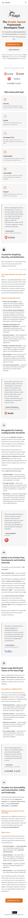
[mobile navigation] (25, 2)
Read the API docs (14, 49)
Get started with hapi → (14, 44)
